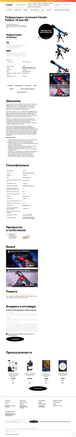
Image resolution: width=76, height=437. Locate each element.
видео (35, 85)
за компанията (41, 400)
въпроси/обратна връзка (28, 88)
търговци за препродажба (43, 4)
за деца (24, 214)
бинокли (26, 9)
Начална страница (9, 15)
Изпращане (34, 421)
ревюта (12, 88)
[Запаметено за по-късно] (64, 5)
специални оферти (36, 6)
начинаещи (29, 214)
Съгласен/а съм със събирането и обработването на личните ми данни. (21, 334)
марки (51, 3)
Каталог (15, 15)
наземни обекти (31, 218)
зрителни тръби (35, 9)
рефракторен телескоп (28, 185)
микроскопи (18, 9)
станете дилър (56, 402)
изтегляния (28, 85)
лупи (43, 9)
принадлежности (22, 92)
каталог (30, 3)
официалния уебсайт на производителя (24, 127)
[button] (62, 5)
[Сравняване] (66, 5)
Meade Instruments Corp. (29, 67)
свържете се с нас (57, 405)
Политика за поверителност (12, 434)
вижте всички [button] (38, 388)
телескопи (9, 9)
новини (39, 3)
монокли (49, 9)
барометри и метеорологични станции (24, 406)
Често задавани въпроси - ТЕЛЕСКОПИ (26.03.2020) (19, 295)
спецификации (19, 85)
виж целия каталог (38, 11)
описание (9, 85)
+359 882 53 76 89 (9, 411)
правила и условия (32, 4)
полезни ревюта (45, 3)
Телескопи (20, 15)
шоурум (30, 6)
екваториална (26, 205)
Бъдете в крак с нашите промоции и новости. (16, 419)
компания (34, 3)
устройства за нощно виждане (62, 9)
